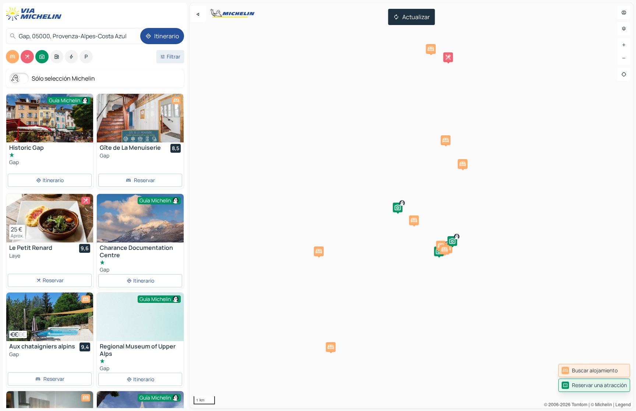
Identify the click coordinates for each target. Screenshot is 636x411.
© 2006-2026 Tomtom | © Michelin (578, 404)
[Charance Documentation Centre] (140, 223)
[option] (12, 56)
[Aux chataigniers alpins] (49, 317)
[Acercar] (624, 45)
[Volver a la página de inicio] (35, 14)
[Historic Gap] (49, 123)
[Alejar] (624, 58)
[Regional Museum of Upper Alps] (140, 325)
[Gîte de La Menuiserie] (140, 118)
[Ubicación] (624, 74)
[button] (448, 57)
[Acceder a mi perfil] (624, 12)
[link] (594, 370)
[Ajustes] (624, 28)
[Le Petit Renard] (49, 218)
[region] (411, 205)
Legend (623, 404)
